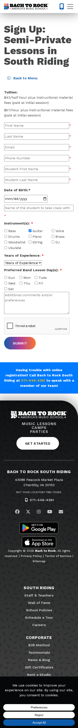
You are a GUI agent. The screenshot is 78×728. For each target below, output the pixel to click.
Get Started (37, 443)
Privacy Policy (31, 556)
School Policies (39, 610)
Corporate (39, 637)
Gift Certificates (39, 667)
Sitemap (39, 561)
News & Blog (39, 660)
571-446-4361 (33, 380)
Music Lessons (39, 424)
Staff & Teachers (39, 595)
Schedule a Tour (39, 617)
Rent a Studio (39, 675)
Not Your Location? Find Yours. (39, 492)
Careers (39, 625)
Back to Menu (24, 78)
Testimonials (39, 652)
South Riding (39, 587)
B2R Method (39, 645)
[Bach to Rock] (26, 6)
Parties (39, 432)
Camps (39, 428)
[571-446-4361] (59, 6)
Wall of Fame (39, 603)
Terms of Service (58, 556)
